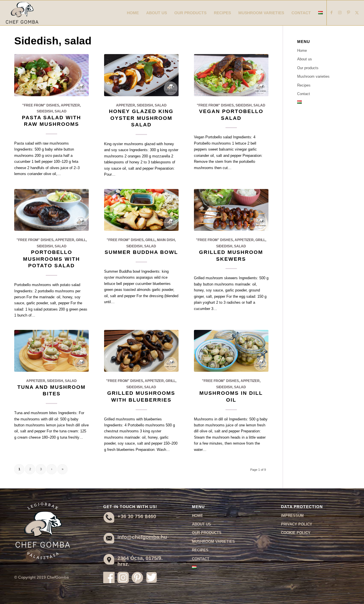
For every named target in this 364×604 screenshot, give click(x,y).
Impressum (292, 515)
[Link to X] (357, 12)
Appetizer (70, 105)
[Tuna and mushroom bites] (51, 351)
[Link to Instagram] (340, 12)
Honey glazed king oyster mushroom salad (141, 118)
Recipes (304, 85)
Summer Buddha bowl (141, 252)
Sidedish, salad (52, 111)
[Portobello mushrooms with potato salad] (51, 210)
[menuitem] (132, 12)
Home (302, 50)
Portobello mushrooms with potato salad (51, 258)
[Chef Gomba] (22, 12)
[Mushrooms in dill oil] (231, 351)
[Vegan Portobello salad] (231, 75)
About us (304, 59)
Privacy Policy (296, 524)
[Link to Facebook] (331, 12)
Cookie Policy (296, 533)
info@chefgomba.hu (142, 537)
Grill (81, 240)
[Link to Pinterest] (348, 12)
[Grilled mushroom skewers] (231, 210)
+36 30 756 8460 (136, 516)
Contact (303, 94)
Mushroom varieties (313, 76)
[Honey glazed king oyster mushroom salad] (141, 75)
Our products (307, 68)
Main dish (166, 240)
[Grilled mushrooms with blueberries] (141, 351)
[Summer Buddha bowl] (141, 210)
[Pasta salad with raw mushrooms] (51, 75)
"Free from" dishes (40, 105)
